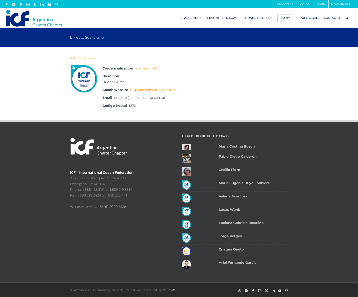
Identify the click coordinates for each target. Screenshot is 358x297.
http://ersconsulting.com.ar (152, 90)
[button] (347, 17)
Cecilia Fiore (229, 170)
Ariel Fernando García (238, 263)
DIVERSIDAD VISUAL (164, 289)
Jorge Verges (230, 236)
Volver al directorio (82, 58)
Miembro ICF (146, 68)
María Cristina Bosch (237, 146)
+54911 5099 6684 (112, 207)
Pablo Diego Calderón (238, 156)
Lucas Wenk (229, 210)
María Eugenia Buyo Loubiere (244, 183)
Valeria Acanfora (233, 196)
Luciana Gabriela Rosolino (241, 223)
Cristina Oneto (231, 249)
